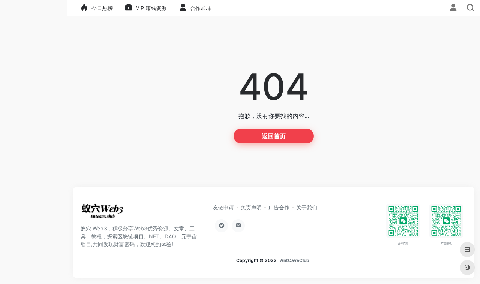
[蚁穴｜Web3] (102, 213)
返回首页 (274, 136)
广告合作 (279, 207)
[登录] (453, 8)
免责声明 (251, 207)
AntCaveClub (294, 260)
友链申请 (223, 207)
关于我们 (306, 207)
